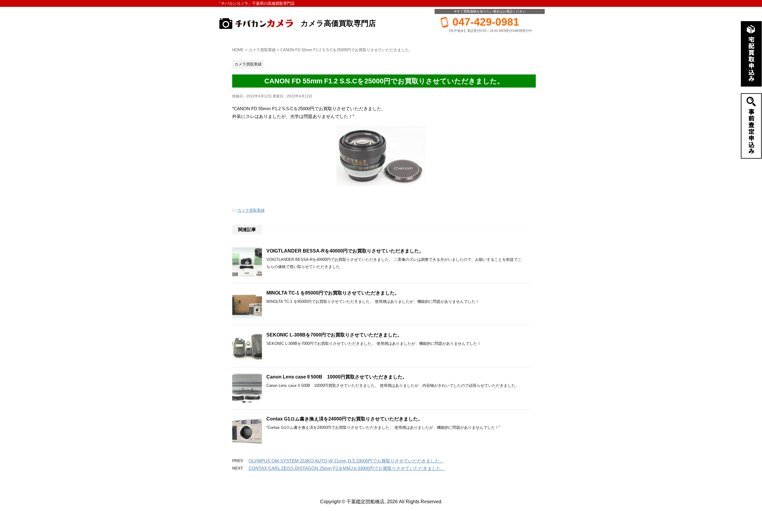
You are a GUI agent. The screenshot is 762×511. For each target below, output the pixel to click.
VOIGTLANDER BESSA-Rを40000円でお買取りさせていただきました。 (345, 250)
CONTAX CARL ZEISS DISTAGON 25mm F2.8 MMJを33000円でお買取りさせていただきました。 (347, 468)
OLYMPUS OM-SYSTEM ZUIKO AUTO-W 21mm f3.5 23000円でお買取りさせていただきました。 (346, 460)
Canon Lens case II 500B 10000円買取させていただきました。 (336, 376)
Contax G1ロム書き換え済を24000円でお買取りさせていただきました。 (344, 418)
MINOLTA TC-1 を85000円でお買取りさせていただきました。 (332, 292)
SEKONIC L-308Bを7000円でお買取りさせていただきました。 (334, 334)
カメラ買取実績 (251, 210)
